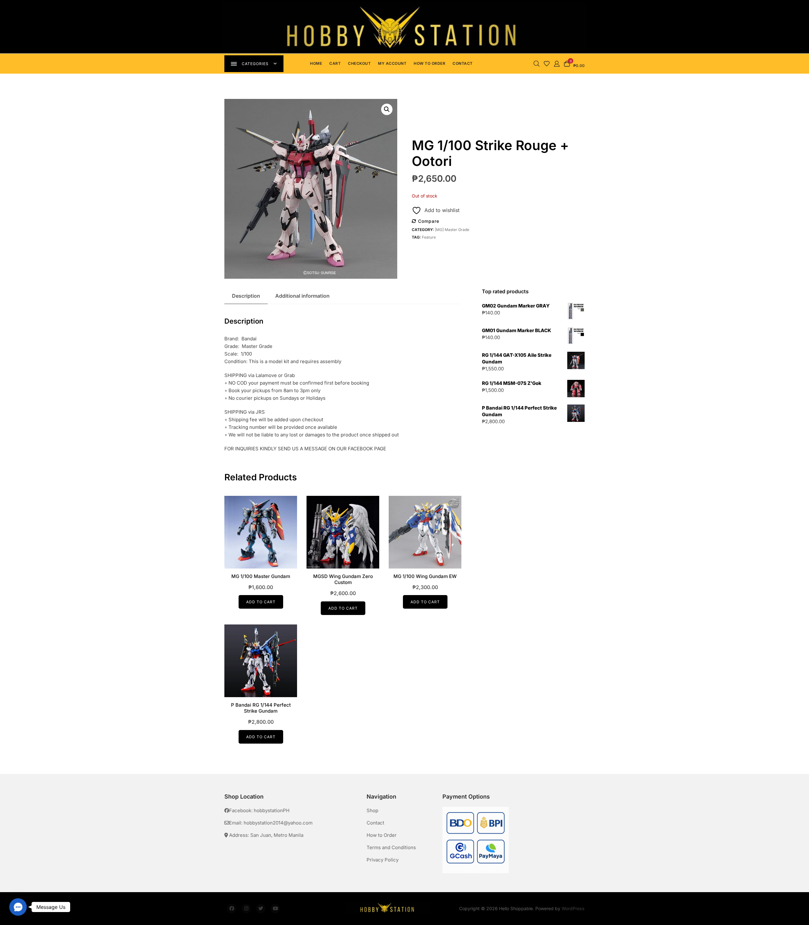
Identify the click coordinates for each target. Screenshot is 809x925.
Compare (428, 221)
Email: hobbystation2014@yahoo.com (271, 823)
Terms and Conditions (391, 847)
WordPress (573, 908)
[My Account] (557, 63)
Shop (372, 810)
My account (392, 63)
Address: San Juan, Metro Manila (265, 835)
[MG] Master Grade (452, 229)
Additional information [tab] (302, 296)
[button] (386, 109)
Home (316, 63)
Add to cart (261, 601)
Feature (429, 237)
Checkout (359, 63)
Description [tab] (246, 296)
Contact (463, 63)
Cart (335, 63)
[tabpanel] (404, 26)
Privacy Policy (382, 860)
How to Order (429, 63)
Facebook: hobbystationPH (259, 810)
